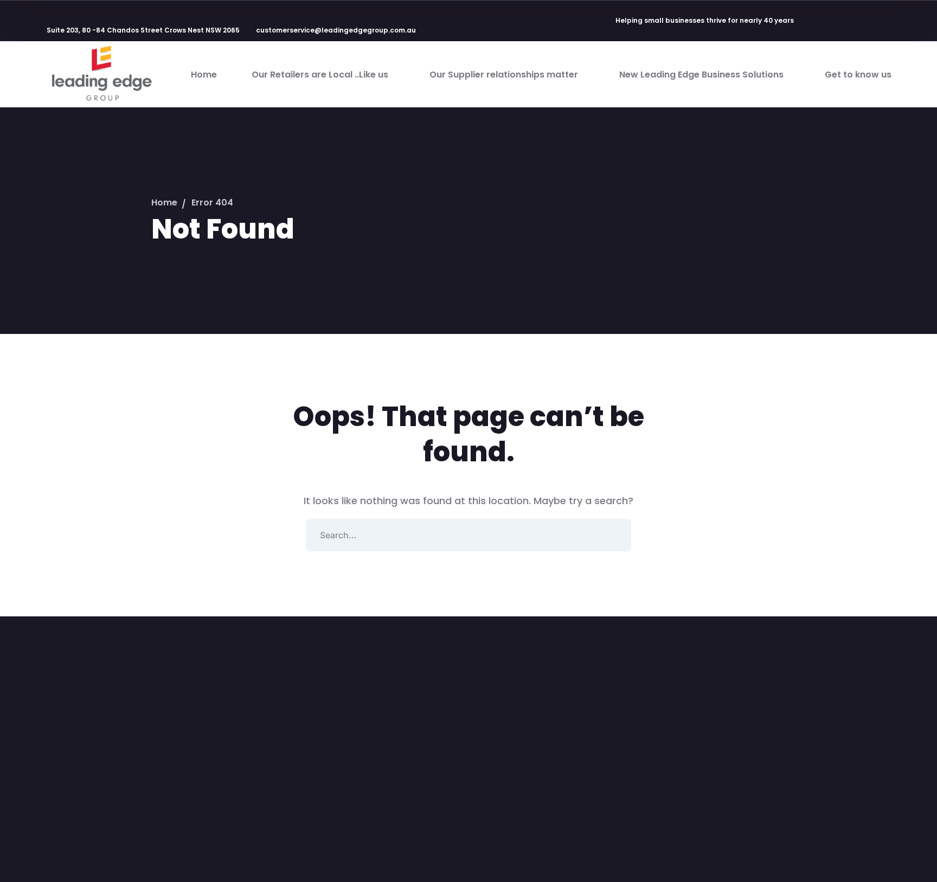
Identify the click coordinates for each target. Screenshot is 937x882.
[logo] (101, 73)
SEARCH (614, 535)
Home (164, 202)
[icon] (814, 21)
